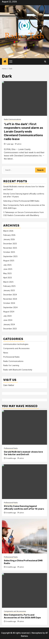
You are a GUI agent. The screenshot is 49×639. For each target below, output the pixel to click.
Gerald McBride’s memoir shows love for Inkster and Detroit (23, 453)
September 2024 (10, 307)
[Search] (45, 61)
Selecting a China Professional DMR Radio (21, 201)
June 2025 (7, 269)
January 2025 (9, 290)
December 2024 (10, 294)
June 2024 (7, 320)
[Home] (5, 61)
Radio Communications (12, 119)
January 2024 (9, 324)
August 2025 (8, 260)
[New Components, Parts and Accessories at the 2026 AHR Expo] (24, 590)
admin (19, 144)
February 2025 (9, 286)
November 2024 (10, 299)
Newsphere (37, 633)
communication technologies (15, 344)
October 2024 (9, 303)
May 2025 (7, 273)
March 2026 (8, 231)
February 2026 (9, 235)
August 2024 (8, 311)
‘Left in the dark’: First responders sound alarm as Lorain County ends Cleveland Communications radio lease (23, 131)
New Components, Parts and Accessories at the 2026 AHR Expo (22, 616)
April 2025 (7, 277)
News (5, 353)
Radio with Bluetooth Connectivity (17, 370)
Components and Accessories (16, 348)
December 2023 (10, 328)
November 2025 (10, 248)
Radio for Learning (11, 365)
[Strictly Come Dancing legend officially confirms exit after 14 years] (24, 481)
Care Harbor (8, 385)
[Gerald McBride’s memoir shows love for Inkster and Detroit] (24, 427)
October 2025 (9, 252)
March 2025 (8, 282)
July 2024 (7, 316)
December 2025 (10, 243)
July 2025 (7, 265)
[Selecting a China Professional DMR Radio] (24, 536)
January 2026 (9, 239)
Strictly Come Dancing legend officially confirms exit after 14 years (24, 507)
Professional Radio (11, 357)
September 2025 (10, 256)
